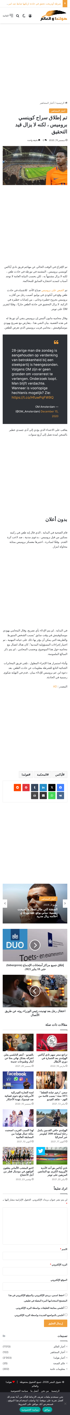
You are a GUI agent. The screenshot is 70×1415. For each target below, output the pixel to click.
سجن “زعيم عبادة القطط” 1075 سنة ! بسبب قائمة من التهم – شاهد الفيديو (52, 1096)
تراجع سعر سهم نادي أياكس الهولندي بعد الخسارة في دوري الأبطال (52, 1058)
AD (55, 686)
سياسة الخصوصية (19, 1390)
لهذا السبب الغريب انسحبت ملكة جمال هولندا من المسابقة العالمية (19, 1134)
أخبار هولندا (59, 1357)
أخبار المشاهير (47, 102)
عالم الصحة (59, 1363)
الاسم (63, 1249)
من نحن (45, 1390)
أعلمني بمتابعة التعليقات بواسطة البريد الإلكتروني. (39, 1307)
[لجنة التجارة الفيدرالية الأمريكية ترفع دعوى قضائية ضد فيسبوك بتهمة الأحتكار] (18, 1080)
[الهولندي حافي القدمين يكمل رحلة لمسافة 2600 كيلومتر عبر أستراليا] (51, 1118)
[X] (51, 787)
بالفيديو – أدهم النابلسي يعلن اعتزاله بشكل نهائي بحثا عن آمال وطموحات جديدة (19, 1058)
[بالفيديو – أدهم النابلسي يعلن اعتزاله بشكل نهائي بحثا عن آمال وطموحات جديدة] (18, 1042)
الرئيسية (60, 102)
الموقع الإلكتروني (59, 1279)
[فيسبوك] (60, 787)
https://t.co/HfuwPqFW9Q (32, 397)
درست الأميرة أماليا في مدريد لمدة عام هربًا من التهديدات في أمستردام (36, 913)
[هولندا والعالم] (53, 15)
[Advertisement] (35, 62)
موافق (47, 1409)
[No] (65, 1403)
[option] (35, 903)
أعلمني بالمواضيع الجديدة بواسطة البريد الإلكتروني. (39, 1315)
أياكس (59, 774)
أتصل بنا (35, 1390)
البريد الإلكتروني (58, 1264)
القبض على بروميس (52, 290)
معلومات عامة (57, 1368)
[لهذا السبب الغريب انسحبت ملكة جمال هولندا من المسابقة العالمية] (18, 1118)
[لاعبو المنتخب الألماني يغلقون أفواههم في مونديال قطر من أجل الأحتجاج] (18, 1156)
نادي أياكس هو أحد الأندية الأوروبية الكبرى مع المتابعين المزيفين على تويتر (52, 1171)
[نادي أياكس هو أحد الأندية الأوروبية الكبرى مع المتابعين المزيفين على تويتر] (51, 1156)
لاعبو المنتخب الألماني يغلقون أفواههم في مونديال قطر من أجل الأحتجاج (18, 1171)
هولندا (25, 774)
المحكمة (42, 774)
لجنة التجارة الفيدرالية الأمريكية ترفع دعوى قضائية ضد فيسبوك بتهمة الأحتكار (19, 1096)
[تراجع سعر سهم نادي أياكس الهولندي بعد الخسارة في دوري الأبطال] (51, 1042)
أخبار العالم (59, 1346)
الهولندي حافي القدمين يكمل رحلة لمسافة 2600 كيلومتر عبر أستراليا (52, 1134)
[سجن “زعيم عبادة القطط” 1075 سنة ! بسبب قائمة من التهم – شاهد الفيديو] (51, 1080)
